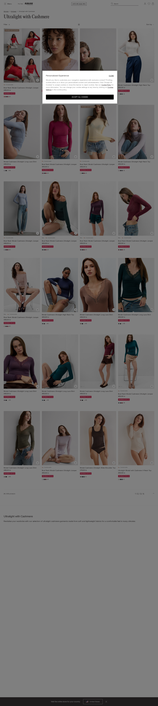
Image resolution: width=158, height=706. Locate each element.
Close (111, 76)
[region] (79, 87)
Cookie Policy (106, 85)
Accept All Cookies (80, 97)
